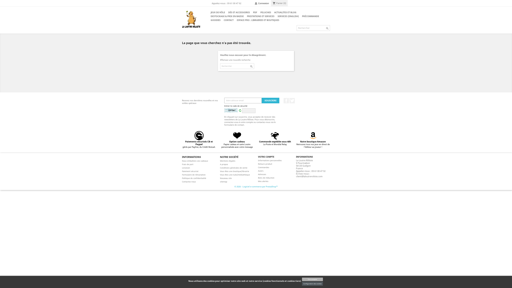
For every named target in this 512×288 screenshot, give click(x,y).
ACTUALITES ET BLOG (285, 12)
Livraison (186, 168)
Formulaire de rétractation (194, 174)
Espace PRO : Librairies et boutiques (258, 20)
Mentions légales (227, 161)
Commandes (263, 167)
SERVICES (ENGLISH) (288, 16)
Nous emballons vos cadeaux (195, 161)
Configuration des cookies (312, 284)
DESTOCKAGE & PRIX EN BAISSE (227, 16)
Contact (229, 20)
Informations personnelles (270, 160)
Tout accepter (312, 279)
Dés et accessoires (239, 12)
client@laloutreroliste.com (309, 176)
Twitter (292, 100)
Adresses (262, 174)
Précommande (310, 16)
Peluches (265, 12)
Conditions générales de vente (233, 168)
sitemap (223, 181)
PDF (255, 12)
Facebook (286, 100)
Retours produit (265, 164)
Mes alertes (263, 181)
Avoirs (260, 171)
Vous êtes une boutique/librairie (234, 171)
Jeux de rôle (218, 12)
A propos (224, 164)
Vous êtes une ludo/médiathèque (235, 174)
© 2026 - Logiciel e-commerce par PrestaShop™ (256, 186)
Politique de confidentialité (194, 178)
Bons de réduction (266, 178)
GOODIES (216, 20)
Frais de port (187, 164)
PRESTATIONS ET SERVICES (260, 16)
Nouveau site (226, 178)
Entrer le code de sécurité (235, 106)
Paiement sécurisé (190, 171)
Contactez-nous (189, 181)
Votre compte (266, 156)
